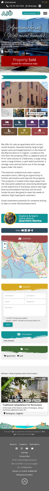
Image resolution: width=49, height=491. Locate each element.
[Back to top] (24, 482)
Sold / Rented (9, 341)
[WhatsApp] (29, 230)
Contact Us (23, 444)
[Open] (45, 13)
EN (46, 2)
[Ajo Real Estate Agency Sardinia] (7, 13)
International (10, 2)
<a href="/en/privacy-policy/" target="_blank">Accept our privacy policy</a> (23, 319)
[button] (24, 257)
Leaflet (44, 277)
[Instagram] (21, 448)
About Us (13, 444)
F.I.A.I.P (24, 471)
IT (42, 2)
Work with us (34, 444)
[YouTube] (27, 448)
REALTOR (33, 471)
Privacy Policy (24, 456)
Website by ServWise (24, 475)
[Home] (2, 2)
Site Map (24, 452)
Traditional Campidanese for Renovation (22, 405)
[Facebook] (25, 230)
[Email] (22, 230)
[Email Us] (32, 448)
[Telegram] (31, 230)
